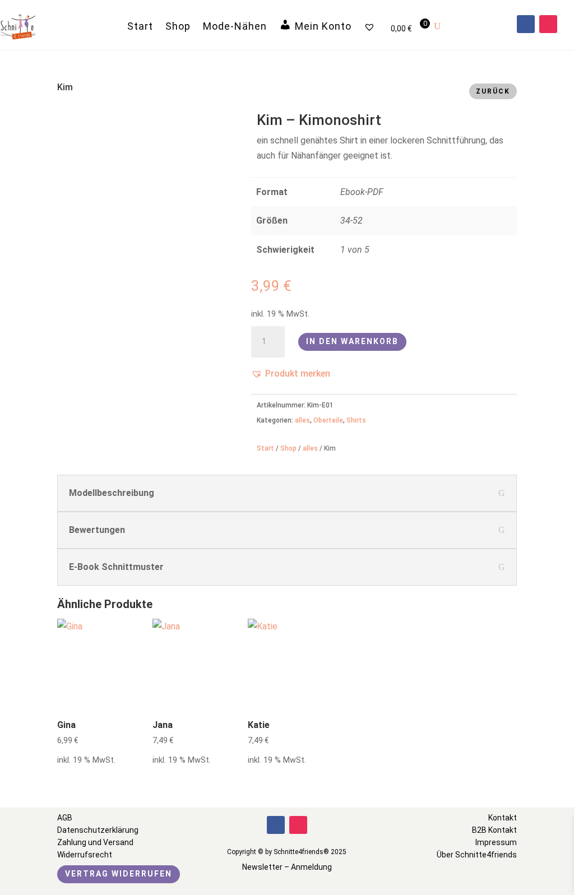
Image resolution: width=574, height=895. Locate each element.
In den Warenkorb (352, 341)
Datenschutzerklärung (97, 830)
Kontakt (502, 817)
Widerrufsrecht (84, 854)
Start (140, 26)
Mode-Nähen (235, 26)
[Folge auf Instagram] (548, 24)
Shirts (356, 420)
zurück (493, 91)
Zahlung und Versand (95, 842)
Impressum (496, 842)
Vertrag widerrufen (118, 873)
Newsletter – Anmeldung (287, 866)
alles (302, 420)
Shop (178, 26)
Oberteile (328, 420)
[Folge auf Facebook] (526, 24)
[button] (290, 373)
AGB (64, 817)
